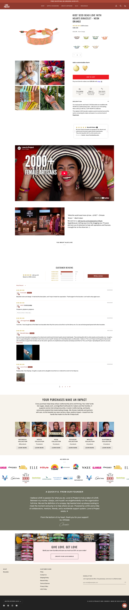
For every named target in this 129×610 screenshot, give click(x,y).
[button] (43, 6)
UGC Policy (43, 589)
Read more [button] (19, 342)
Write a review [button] (98, 276)
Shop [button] (5, 569)
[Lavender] (77, 38)
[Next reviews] (107, 131)
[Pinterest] (8, 605)
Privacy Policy (44, 586)
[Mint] (95, 38)
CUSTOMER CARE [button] (45, 569)
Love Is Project (94, 601)
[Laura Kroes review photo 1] (20, 377)
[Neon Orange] (105, 38)
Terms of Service (45, 583)
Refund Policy (44, 580)
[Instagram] (12, 605)
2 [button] (62, 386)
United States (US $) (12, 601)
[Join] (124, 582)
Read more (76, 115)
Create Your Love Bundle (64, 556)
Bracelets (6, 572)
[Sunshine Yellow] (86, 47)
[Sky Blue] (77, 47)
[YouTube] (16, 605)
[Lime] (86, 38)
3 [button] (65, 386)
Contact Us (43, 575)
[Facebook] (4, 605)
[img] (20, 290)
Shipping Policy (44, 577)
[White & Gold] (95, 47)
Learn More (22, 447)
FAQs (41, 572)
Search (107, 601)
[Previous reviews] (74, 131)
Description (77, 101)
